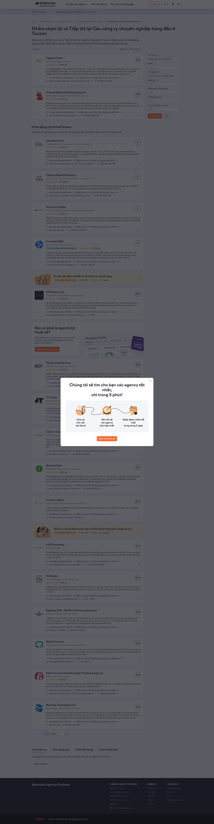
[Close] (150, 381)
